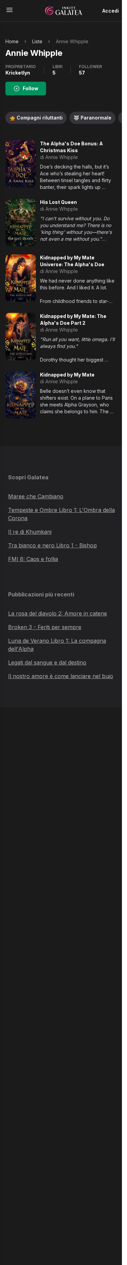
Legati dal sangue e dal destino (47, 662)
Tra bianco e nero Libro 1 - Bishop (52, 545)
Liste (37, 41)
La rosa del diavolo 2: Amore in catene (57, 613)
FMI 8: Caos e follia (33, 559)
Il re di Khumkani (29, 531)
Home (12, 41)
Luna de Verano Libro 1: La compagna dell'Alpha (57, 644)
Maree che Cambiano (35, 496)
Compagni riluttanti (36, 118)
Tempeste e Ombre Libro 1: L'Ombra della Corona (61, 514)
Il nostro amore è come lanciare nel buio (60, 676)
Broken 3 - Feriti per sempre (44, 627)
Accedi (110, 11)
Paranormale (92, 118)
